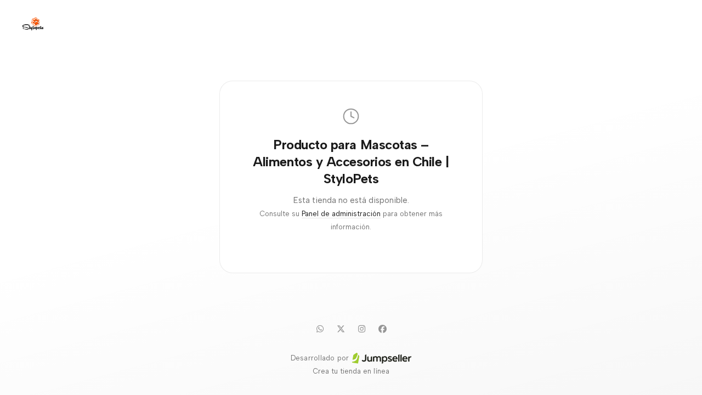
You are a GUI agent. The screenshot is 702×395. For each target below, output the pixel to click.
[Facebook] (382, 328)
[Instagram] (361, 328)
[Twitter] (340, 328)
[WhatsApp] (320, 328)
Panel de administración (341, 214)
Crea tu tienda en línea (351, 371)
